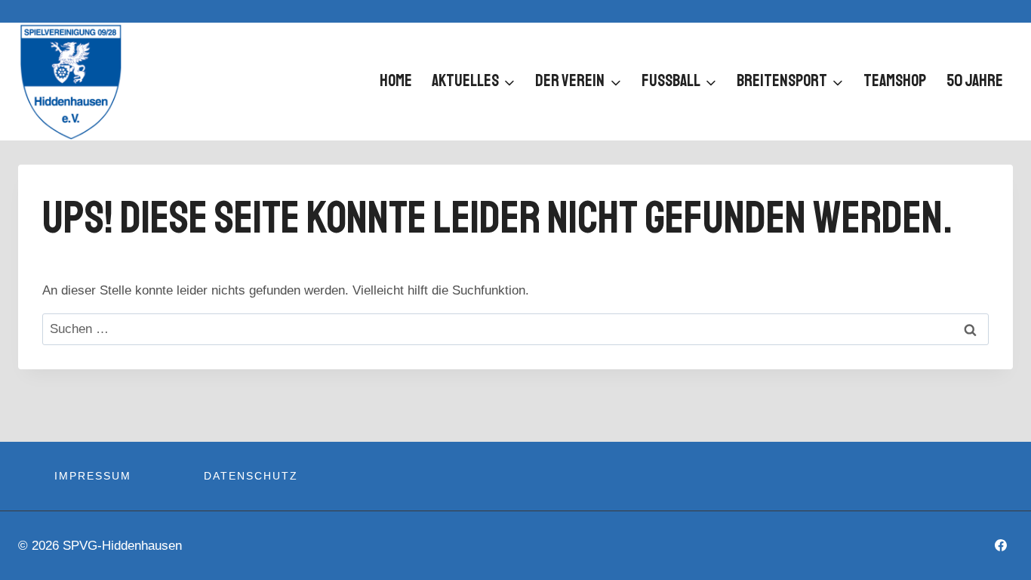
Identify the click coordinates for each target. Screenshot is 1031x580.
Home (396, 80)
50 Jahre (974, 80)
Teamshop (894, 80)
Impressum (92, 476)
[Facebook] (1001, 545)
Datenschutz (251, 476)
